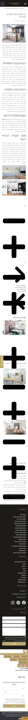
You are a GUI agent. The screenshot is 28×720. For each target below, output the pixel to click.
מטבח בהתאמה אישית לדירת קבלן (15, 363)
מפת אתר (23, 577)
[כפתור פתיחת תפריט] (25, 4)
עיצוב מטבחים (8, 491)
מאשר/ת (24, 718)
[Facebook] (24, 603)
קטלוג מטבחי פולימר (20, 485)
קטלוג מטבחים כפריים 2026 (17, 463)
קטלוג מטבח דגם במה (20, 493)
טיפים (24, 564)
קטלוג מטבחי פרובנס (8, 485)
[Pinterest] (18, 603)
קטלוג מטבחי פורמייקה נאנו (19, 500)
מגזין (24, 571)
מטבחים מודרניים (21, 480)
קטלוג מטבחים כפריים (10, 480)
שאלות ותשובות (22, 573)
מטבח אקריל (10, 493)
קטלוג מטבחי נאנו (21, 476)
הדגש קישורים (23, 662)
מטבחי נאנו (23, 514)
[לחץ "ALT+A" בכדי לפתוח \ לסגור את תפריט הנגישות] (25, 651)
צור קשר (23, 575)
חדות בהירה (8, 656)
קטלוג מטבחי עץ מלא (9, 487)
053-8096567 (15, 594)
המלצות (24, 566)
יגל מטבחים (21, 8)
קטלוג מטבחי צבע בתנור (20, 478)
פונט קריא (13, 659)
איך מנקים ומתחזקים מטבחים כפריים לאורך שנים (15, 413)
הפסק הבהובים (23, 659)
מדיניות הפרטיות (10, 641)
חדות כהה (16, 656)
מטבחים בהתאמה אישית (11, 496)
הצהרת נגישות (22, 580)
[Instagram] (13, 603)
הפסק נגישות (23, 668)
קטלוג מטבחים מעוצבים (20, 491)
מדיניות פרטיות (22, 582)
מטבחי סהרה (7, 500)
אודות (24, 568)
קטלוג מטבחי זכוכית (21, 487)
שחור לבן (24, 656)
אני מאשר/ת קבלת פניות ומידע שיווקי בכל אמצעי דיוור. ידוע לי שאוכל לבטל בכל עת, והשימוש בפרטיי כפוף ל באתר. (14, 639)
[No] (20, 719)
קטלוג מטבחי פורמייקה (20, 483)
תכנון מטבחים (22, 496)
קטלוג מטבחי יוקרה (21, 489)
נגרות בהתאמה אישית (20, 498)
